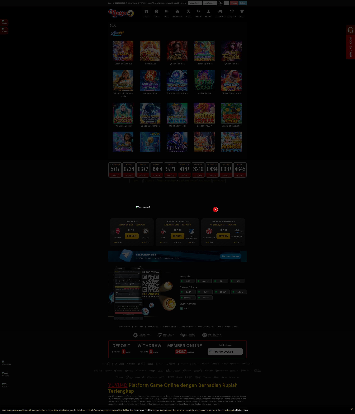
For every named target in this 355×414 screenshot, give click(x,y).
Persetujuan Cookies (143, 410)
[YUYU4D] (177, 207)
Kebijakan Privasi (241, 410)
